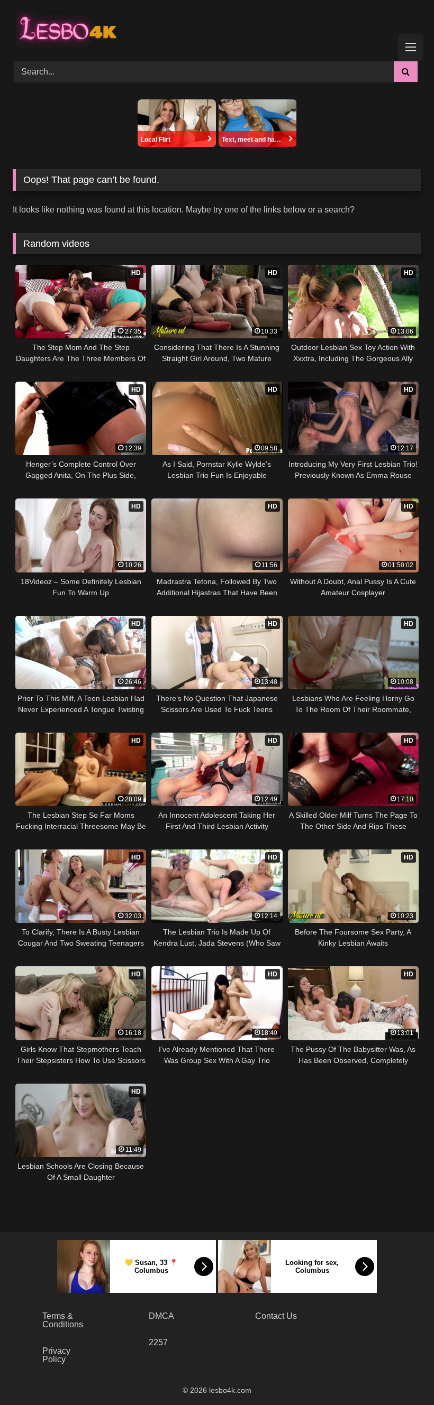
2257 (158, 1342)
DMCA (161, 1315)
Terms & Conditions (62, 1320)
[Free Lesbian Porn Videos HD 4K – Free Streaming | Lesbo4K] (66, 26)
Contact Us (276, 1315)
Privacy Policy (56, 1355)
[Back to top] (401, 1373)
